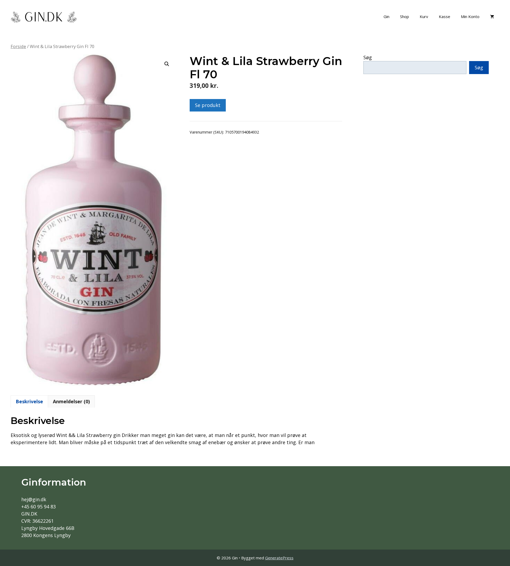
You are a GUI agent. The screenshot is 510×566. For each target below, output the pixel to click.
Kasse (444, 16)
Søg (367, 57)
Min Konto (470, 16)
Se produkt (207, 105)
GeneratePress (279, 557)
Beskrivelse (29, 401)
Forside (18, 46)
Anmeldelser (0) (71, 401)
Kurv (424, 16)
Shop (404, 16)
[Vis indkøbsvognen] (492, 16)
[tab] (29, 401)
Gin (386, 16)
